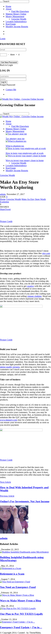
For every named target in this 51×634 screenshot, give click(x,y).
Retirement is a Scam (12, 573)
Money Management (15, 16)
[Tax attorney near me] (16, 134)
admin (3, 194)
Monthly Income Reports (17, 26)
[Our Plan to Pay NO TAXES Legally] (18, 608)
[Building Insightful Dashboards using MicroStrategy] (24, 552)
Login (2, 38)
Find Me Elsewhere (20, 11)
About (8, 9)
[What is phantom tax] (16, 141)
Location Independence (16, 21)
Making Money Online (16, 14)
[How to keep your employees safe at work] (26, 148)
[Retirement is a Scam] (10, 568)
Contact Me (11, 89)
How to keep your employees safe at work (24, 153)
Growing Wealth (18, 19)
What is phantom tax (15, 146)
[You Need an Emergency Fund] (15, 581)
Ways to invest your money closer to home (25, 160)
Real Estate (11, 24)
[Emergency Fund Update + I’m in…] (17, 622)
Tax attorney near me (15, 138)
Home (8, 6)
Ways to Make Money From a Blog (20, 600)
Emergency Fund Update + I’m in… (21, 627)
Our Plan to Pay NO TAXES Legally (21, 613)
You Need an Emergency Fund (18, 587)
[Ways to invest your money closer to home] (26, 156)
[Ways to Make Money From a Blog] (17, 595)
